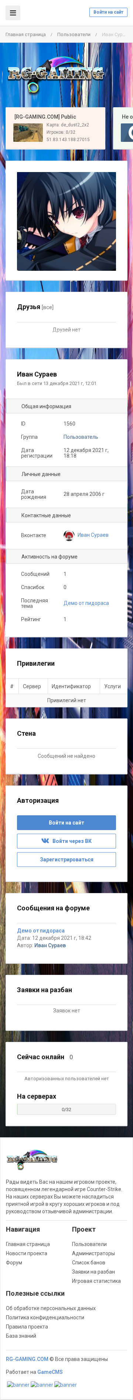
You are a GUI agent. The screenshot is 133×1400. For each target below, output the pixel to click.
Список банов (88, 1263)
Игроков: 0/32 (61, 132)
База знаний (21, 1336)
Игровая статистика (96, 1281)
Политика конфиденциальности (45, 1317)
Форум (14, 1263)
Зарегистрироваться (66, 859)
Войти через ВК (70, 841)
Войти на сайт (108, 12)
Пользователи (74, 34)
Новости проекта (26, 1253)
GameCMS (50, 1372)
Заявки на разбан (93, 1272)
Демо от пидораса (86, 603)
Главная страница (26, 34)
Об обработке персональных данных (51, 1308)
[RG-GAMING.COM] (55, 75)
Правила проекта (27, 1327)
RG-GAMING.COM (27, 1359)
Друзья (35, 307)
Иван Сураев (50, 945)
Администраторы (93, 1253)
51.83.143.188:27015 (68, 139)
